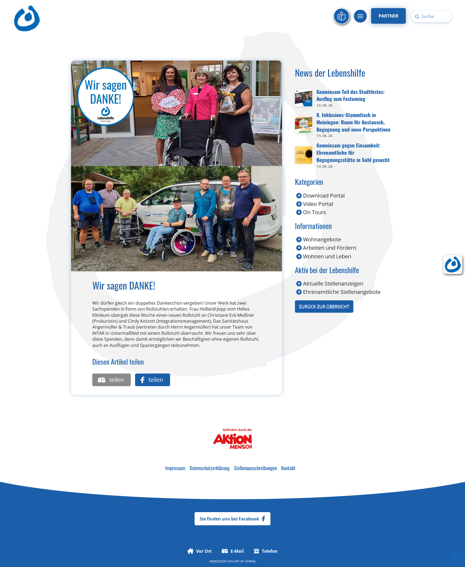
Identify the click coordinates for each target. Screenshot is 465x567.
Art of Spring (245, 561)
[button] (360, 16)
